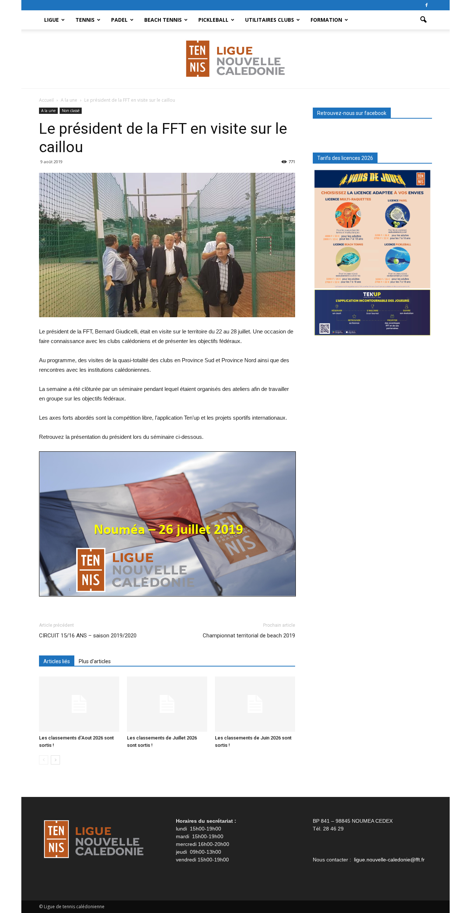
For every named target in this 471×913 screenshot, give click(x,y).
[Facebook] (426, 5)
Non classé (70, 110)
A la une (48, 110)
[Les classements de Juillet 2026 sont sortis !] (167, 704)
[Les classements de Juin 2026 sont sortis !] (255, 704)
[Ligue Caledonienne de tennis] (235, 59)
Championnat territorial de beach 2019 (249, 635)
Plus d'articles (95, 661)
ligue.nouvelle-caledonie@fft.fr (389, 860)
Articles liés (56, 661)
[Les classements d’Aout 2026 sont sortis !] (79, 704)
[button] (423, 20)
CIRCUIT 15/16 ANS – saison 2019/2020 (88, 635)
